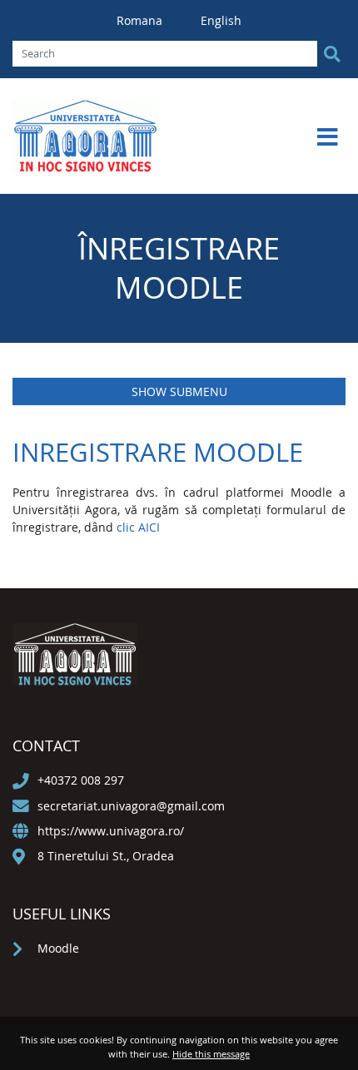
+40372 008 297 (80, 780)
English (221, 20)
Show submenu (179, 391)
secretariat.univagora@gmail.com (131, 806)
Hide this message (211, 1054)
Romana (141, 20)
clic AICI (138, 527)
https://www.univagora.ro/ (110, 831)
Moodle (58, 948)
